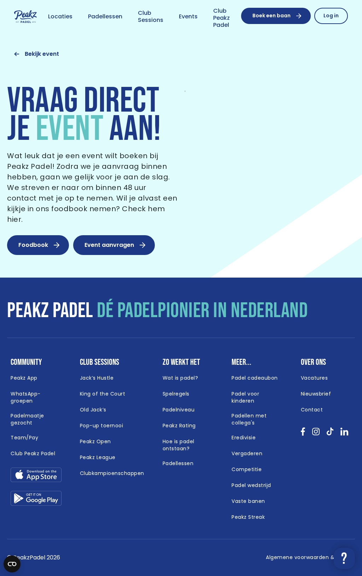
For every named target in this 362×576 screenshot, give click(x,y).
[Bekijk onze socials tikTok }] (330, 434)
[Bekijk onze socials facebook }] (303, 434)
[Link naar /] (25, 17)
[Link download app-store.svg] (36, 477)
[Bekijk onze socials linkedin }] (344, 434)
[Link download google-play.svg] (36, 500)
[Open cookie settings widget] (12, 564)
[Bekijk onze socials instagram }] (316, 434)
